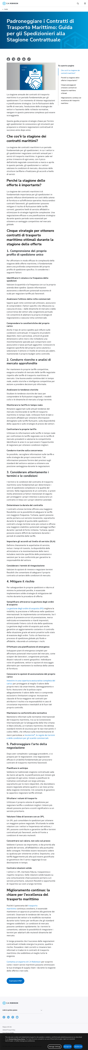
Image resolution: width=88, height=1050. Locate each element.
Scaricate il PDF (15, 981)
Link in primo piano (10, 1010)
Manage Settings (54, 1047)
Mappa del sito (7, 1027)
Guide (6, 9)
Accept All (67, 1047)
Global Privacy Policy (9, 1030)
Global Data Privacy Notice (17, 1039)
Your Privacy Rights (8, 1033)
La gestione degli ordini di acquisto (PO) (25, 608)
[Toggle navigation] (85, 3)
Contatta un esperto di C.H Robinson (24, 961)
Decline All (78, 1047)
